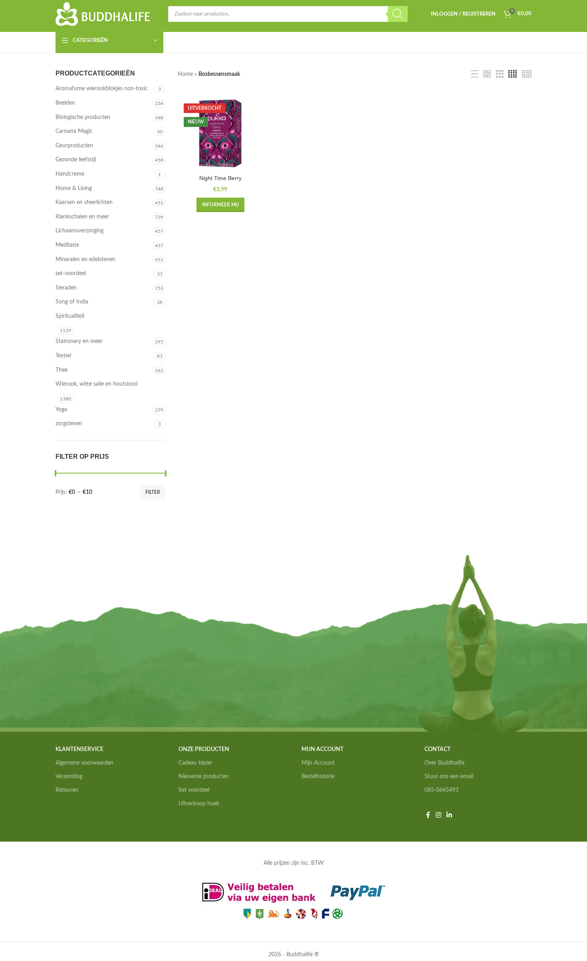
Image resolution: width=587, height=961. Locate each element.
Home (185, 74)
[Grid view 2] (487, 74)
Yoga (61, 409)
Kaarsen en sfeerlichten (84, 202)
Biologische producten (83, 117)
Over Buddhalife (444, 763)
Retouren (67, 790)
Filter (152, 492)
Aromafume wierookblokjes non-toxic (102, 88)
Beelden (65, 103)
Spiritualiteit (70, 316)
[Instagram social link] (438, 815)
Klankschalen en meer (82, 217)
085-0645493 (441, 790)
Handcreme (70, 174)
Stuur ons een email (448, 776)
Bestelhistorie (317, 776)
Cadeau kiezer (195, 763)
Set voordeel (193, 790)
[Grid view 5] (526, 74)
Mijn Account (318, 763)
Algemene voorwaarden (84, 763)
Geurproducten (74, 146)
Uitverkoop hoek (198, 803)
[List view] (474, 74)
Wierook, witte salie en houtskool (96, 384)
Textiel (63, 356)
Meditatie (67, 245)
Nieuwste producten (203, 776)
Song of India (72, 302)
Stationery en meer (79, 341)
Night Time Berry (220, 178)
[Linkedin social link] (449, 815)
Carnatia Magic (74, 131)
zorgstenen (69, 423)
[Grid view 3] (500, 74)
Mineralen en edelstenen (85, 259)
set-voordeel (71, 273)
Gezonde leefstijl (76, 159)
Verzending (69, 776)
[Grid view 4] (512, 74)
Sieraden (66, 288)
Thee (61, 370)
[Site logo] (103, 14)
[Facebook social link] (428, 815)
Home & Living (74, 188)
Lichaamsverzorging (79, 231)
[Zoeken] (398, 14)
